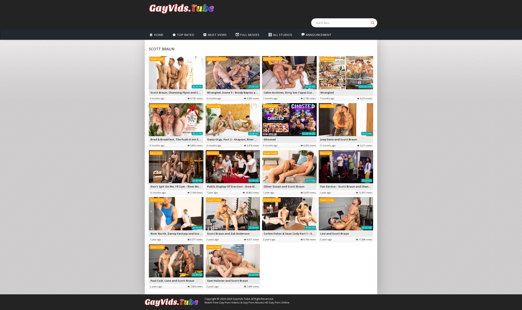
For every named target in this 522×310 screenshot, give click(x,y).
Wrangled (327, 92)
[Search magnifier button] (373, 23)
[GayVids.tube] (181, 8)
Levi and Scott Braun (334, 233)
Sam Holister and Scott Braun (227, 280)
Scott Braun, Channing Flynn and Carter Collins (182, 92)
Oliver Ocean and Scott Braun (284, 186)
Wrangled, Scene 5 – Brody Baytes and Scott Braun (241, 92)
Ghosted (270, 139)
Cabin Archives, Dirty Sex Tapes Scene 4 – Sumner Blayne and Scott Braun (314, 92)
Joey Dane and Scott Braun (338, 139)
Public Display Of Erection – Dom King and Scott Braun (244, 186)
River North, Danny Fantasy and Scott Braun (180, 233)
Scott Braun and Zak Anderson (228, 233)
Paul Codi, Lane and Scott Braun (172, 280)
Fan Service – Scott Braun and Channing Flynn (351, 186)
